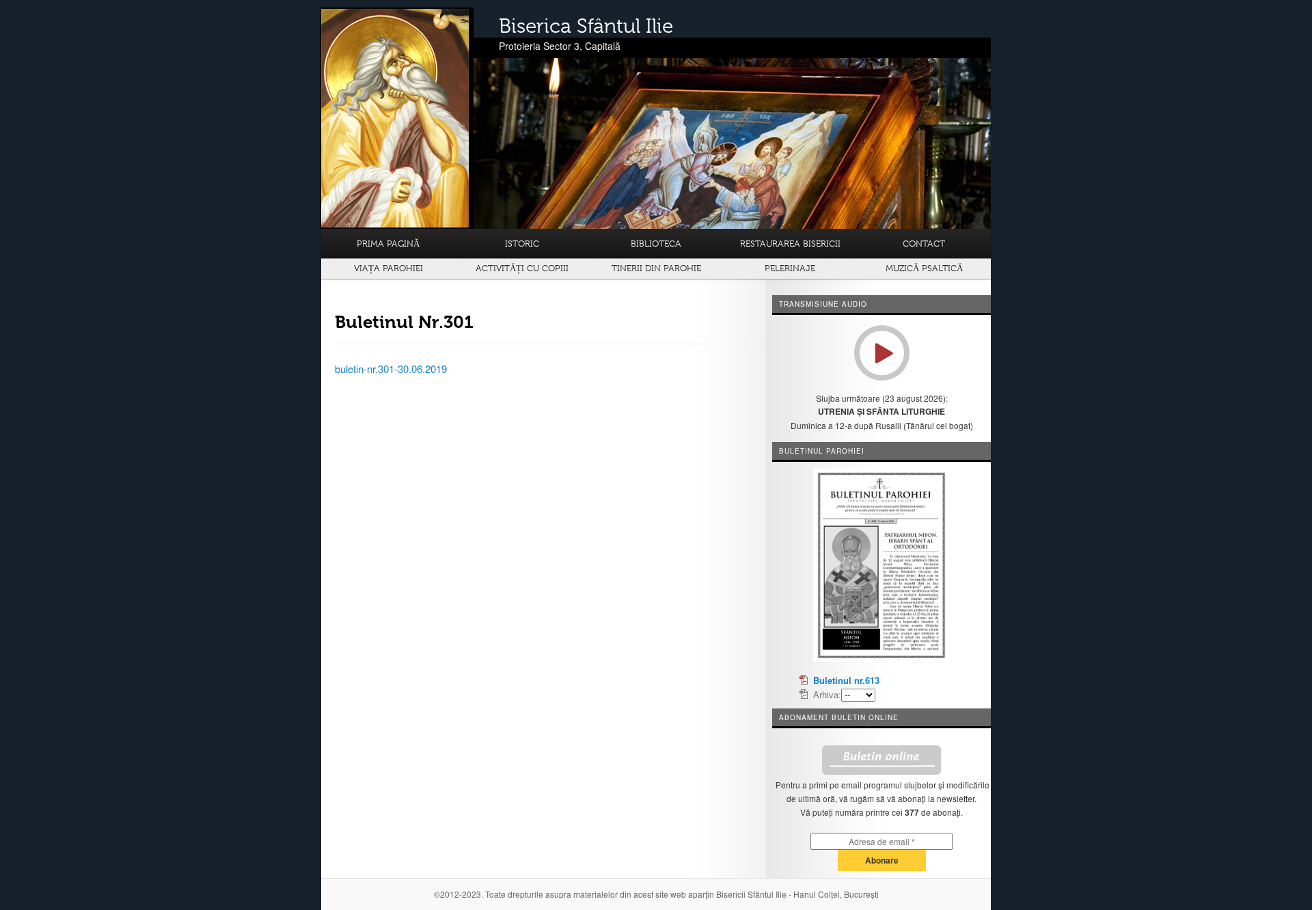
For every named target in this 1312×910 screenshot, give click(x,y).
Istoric (522, 243)
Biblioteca (656, 243)
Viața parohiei (388, 268)
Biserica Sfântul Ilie (586, 26)
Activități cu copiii (522, 268)
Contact (924, 243)
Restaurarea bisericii (790, 243)
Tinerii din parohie (656, 268)
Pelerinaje (790, 268)
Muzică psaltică (924, 268)
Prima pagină (388, 243)
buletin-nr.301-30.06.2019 (391, 368)
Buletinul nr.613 (846, 680)
